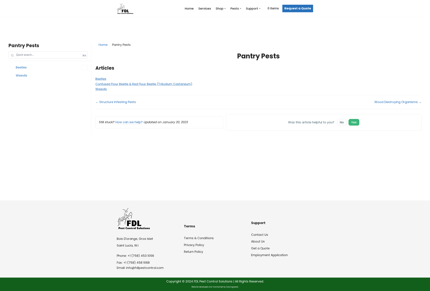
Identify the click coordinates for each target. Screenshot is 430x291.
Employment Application (269, 255)
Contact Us (259, 235)
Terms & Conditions (199, 238)
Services (204, 8)
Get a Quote (260, 248)
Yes (354, 122)
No (342, 122)
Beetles (21, 67)
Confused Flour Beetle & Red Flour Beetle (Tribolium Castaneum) (143, 84)
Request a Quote (297, 8)
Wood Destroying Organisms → (398, 102)
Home (189, 8)
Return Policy (193, 252)
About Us (258, 241)
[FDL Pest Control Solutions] (125, 8)
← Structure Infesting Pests (115, 102)
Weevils (21, 75)
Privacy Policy (194, 245)
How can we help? (129, 122)
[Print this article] (420, 55)
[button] (225, 8)
